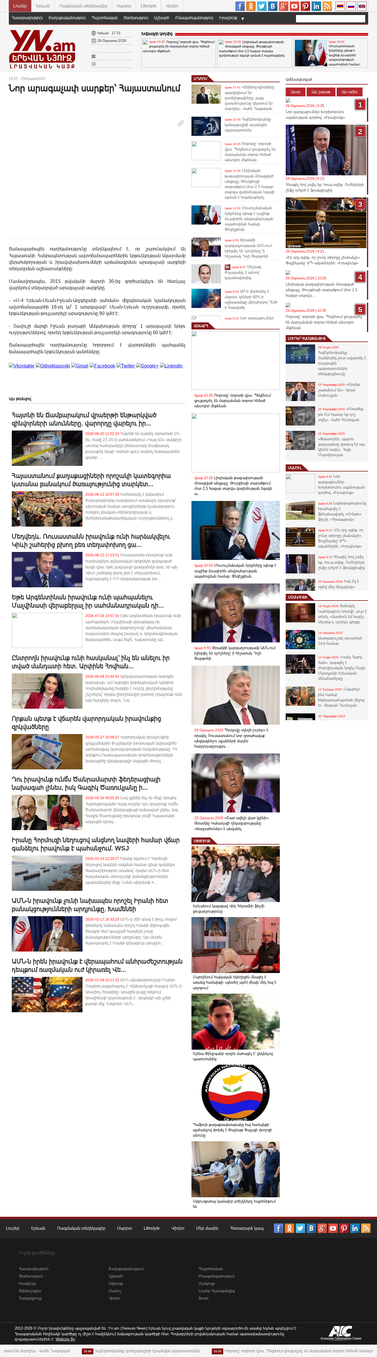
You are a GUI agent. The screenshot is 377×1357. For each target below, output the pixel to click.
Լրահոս (200, 79)
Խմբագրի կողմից (156, 33)
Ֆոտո (204, 1298)
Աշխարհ (161, 17)
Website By (65, 1339)
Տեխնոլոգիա (30, 1291)
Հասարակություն (27, 17)
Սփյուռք (202, 841)
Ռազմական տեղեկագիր (83, 5)
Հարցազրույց (30, 1298)
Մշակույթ (297, 597)
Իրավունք (228, 17)
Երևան (43, 5)
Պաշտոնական (105, 17)
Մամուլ (295, 468)
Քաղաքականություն (67, 17)
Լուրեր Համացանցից (306, 339)
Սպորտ (124, 5)
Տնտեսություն (135, 17)
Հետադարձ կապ (247, 1228)
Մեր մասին (207, 1228)
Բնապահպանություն (194, 17)
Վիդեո (172, 5)
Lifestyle (148, 5)
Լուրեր (20, 5)
